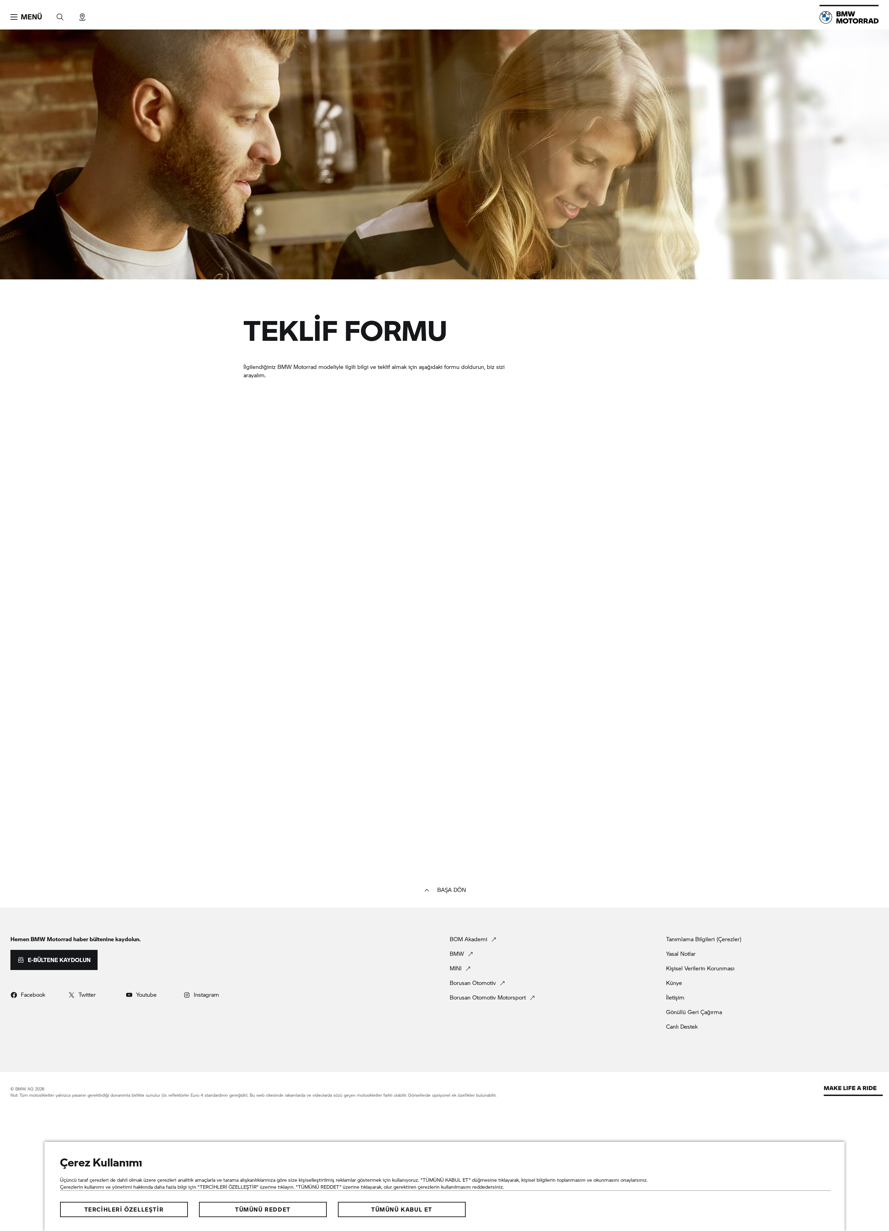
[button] (26, 17)
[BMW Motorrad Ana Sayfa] (849, 17)
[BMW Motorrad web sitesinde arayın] (60, 14)
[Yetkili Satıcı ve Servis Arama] (82, 14)
